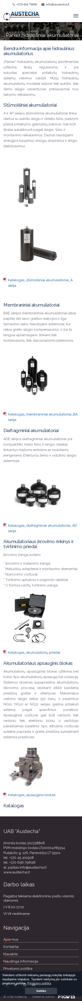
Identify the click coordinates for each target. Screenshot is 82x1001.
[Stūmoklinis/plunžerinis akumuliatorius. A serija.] (29, 187)
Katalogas (13, 805)
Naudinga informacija (20, 961)
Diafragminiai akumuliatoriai (31, 430)
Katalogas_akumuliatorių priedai (34, 652)
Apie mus (10, 939)
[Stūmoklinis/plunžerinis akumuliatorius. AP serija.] (37, 245)
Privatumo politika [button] (39, 983)
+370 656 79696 (26, 4)
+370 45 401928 (21, 858)
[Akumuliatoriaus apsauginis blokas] (27, 765)
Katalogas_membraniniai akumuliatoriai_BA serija (43, 417)
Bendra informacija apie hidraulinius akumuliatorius (38, 51)
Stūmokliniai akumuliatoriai (30, 105)
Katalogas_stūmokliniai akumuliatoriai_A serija (40, 283)
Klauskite (10, 954)
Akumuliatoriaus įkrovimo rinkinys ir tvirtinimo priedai (38, 544)
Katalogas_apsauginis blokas (31, 795)
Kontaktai (11, 947)
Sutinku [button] (41, 991)
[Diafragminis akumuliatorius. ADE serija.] (39, 492)
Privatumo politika (17, 969)
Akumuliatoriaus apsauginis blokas (38, 663)
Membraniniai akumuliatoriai (31, 304)
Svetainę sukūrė (43, 996)
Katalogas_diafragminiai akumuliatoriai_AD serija (42, 528)
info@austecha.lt (57, 4)
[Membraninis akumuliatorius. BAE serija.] (34, 377)
